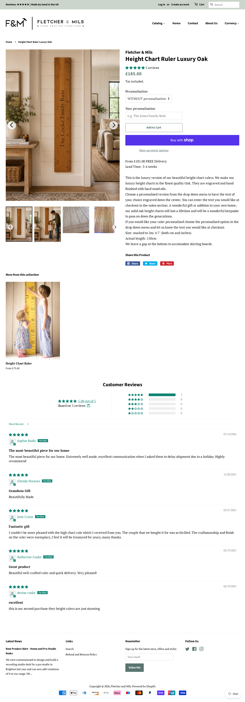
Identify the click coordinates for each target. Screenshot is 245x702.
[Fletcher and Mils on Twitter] (187, 649)
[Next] (113, 125)
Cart (201, 4)
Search (70, 649)
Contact (193, 23)
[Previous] (12, 125)
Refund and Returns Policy (81, 654)
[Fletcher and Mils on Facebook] (194, 649)
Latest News (14, 641)
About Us (211, 23)
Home (176, 23)
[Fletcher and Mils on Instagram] (201, 649)
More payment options (154, 150)
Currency (231, 23)
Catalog (157, 23)
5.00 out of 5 (87, 401)
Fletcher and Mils (121, 686)
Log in (161, 4)
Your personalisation (140, 108)
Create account (180, 4)
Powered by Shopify (144, 686)
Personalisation (136, 91)
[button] (135, 67)
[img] (18, 434)
